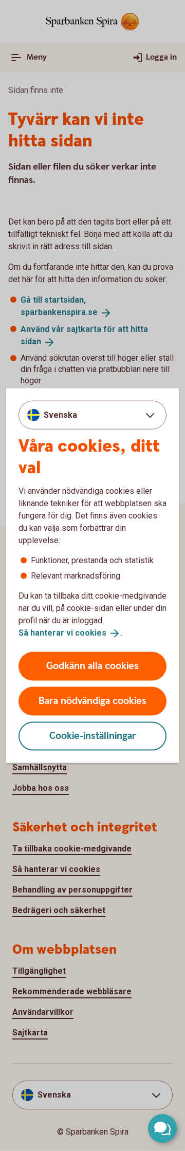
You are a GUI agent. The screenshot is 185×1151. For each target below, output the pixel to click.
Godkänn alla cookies (92, 665)
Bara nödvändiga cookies (92, 700)
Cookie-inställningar (92, 735)
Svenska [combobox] (60, 415)
